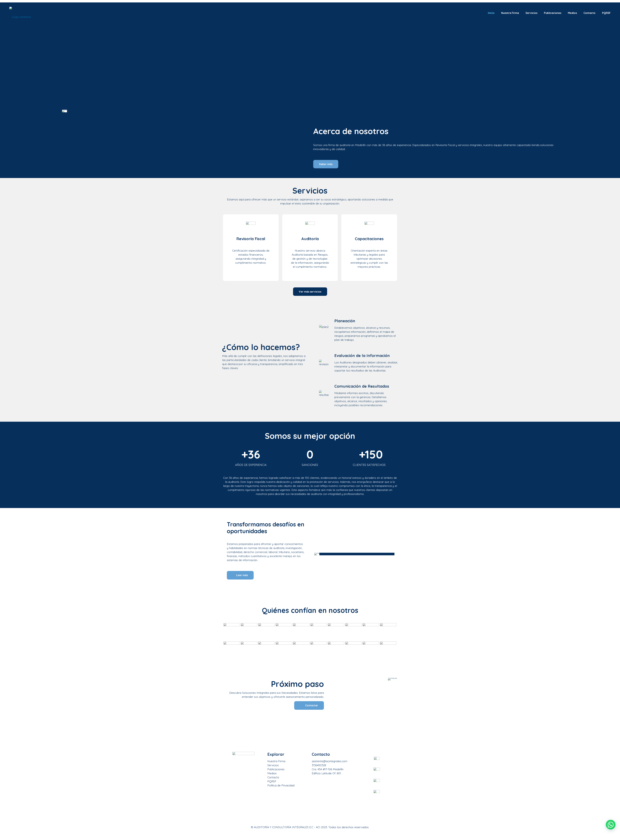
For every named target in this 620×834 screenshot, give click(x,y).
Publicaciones (275, 769)
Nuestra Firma (276, 761)
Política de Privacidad (280, 785)
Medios (272, 773)
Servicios (273, 765)
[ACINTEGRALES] (20, 16)
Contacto (273, 777)
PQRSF (271, 781)
